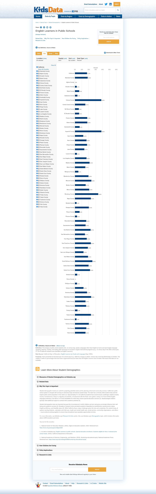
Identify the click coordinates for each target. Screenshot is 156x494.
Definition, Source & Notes (46, 345)
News (118, 16)
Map (56, 53)
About (101, 4)
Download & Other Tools (113, 52)
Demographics (96, 416)
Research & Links (40, 40)
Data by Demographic (87, 16)
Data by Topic (50, 16)
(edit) (65, 58)
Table (38, 53)
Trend (50, 53)
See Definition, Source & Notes (46, 47)
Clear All (53, 65)
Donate (117, 4)
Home (38, 16)
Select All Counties (43, 69)
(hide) (44, 58)
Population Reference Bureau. (55, 486)
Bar (44, 53)
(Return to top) (61, 345)
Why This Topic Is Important (52, 38)
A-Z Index (93, 483)
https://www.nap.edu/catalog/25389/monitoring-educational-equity (67, 439)
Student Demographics (54, 22)
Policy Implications (83, 38)
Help (72, 483)
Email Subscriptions (90, 4)
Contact (45, 483)
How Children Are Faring (69, 38)
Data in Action (106, 16)
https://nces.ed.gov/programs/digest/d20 (51, 427)
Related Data (39, 38)
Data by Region (66, 16)
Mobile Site (102, 483)
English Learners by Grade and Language (73, 354)
